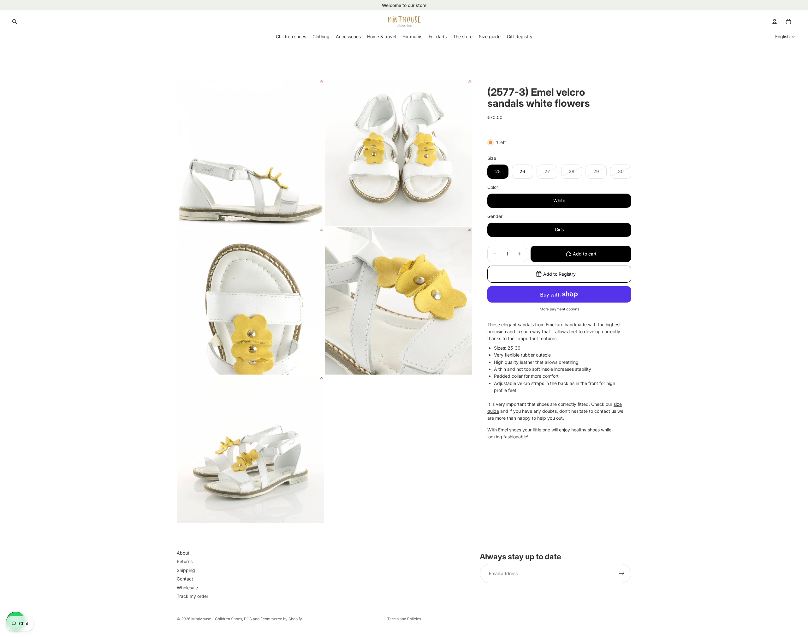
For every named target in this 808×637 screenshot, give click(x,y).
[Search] (14, 21)
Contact (185, 579)
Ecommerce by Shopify (281, 618)
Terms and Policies (404, 618)
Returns (185, 561)
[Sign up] (621, 573)
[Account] (774, 21)
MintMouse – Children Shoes (216, 618)
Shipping (186, 570)
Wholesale (187, 587)
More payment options (559, 309)
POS (248, 618)
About (183, 553)
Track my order (192, 596)
